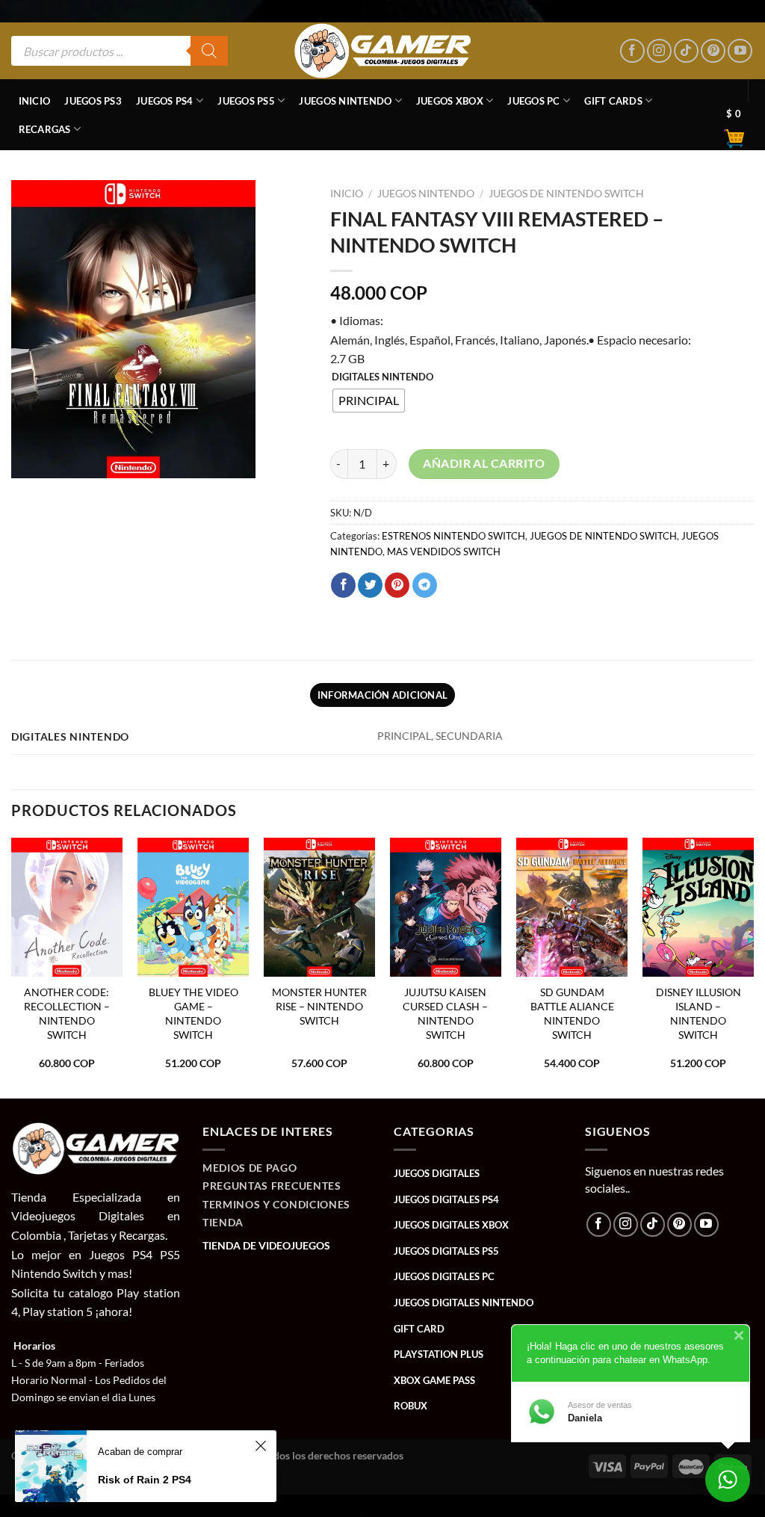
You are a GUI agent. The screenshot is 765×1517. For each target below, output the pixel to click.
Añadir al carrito (484, 463)
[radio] (368, 400)
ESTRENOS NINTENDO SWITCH (453, 536)
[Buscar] (209, 51)
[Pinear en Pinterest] (397, 585)
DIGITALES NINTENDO (382, 377)
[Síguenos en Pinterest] (713, 51)
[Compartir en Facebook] (343, 585)
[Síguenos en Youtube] (740, 51)
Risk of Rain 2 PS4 (144, 1480)
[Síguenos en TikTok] (686, 51)
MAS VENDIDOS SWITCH (444, 551)
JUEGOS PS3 (93, 101)
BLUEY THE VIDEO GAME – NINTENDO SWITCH (193, 1013)
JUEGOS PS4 (164, 101)
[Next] (753, 966)
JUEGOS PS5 (246, 101)
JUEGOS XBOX (449, 101)
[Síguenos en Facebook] (632, 51)
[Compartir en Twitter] (370, 585)
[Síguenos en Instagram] (659, 51)
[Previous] (12, 966)
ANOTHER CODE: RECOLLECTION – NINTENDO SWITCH (67, 1013)
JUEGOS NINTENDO (345, 101)
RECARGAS (45, 129)
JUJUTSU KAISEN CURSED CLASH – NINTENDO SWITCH (445, 1013)
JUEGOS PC (533, 101)
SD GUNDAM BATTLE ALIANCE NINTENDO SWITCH (572, 1013)
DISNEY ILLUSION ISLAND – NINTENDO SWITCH (698, 1013)
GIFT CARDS (613, 101)
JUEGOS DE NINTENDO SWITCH (566, 194)
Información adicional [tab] (382, 695)
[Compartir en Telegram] (424, 585)
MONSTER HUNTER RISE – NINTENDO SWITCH (319, 1006)
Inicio (35, 101)
